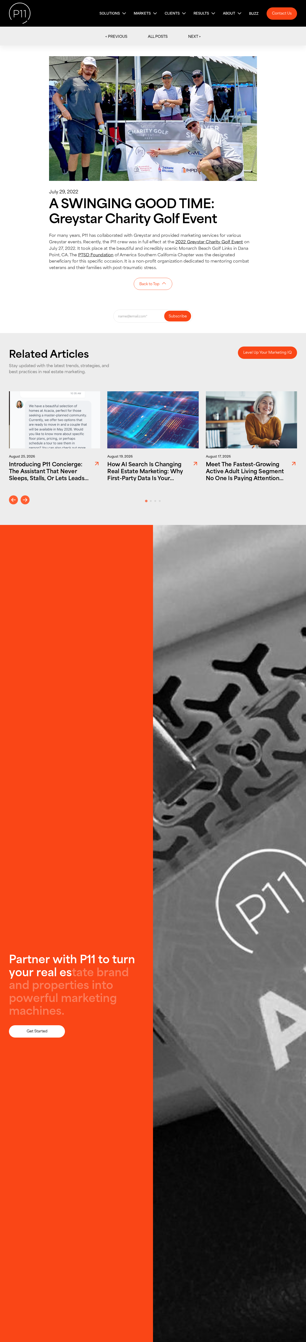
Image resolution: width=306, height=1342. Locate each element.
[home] (19, 13)
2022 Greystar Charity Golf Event (209, 241)
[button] (113, 13)
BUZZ (254, 13)
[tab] (146, 501)
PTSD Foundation (96, 254)
